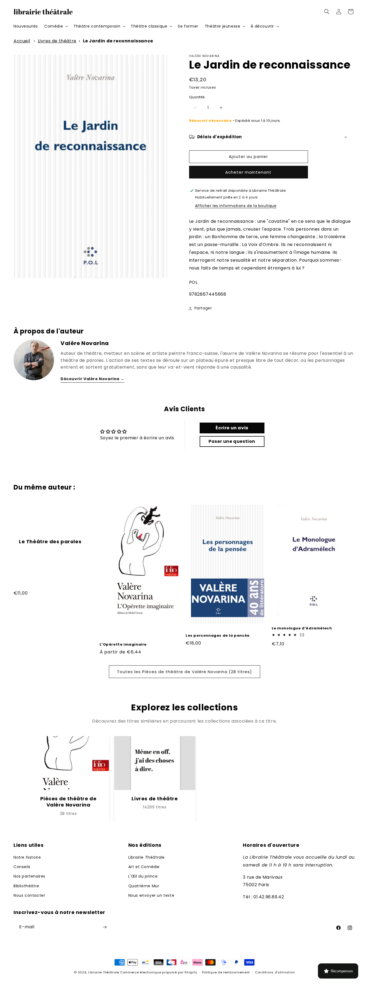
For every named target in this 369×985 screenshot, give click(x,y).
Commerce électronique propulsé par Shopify (158, 972)
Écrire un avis (232, 428)
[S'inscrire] (104, 927)
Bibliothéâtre (26, 886)
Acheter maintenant (248, 172)
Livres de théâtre (57, 41)
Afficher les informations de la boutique (236, 205)
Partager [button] (203, 308)
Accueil (22, 41)
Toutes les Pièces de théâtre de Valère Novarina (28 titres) (184, 671)
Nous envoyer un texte (151, 895)
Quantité (197, 97)
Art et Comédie (144, 866)
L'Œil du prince (143, 876)
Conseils (22, 866)
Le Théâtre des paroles (50, 541)
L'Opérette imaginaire (123, 644)
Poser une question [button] (232, 441)
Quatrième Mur (143, 886)
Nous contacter (29, 895)
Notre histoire (27, 857)
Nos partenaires (29, 876)
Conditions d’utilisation (275, 972)
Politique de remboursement (226, 972)
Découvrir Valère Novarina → (92, 379)
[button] (55, 26)
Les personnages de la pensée (218, 635)
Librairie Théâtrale (146, 857)
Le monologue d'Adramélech (302, 628)
